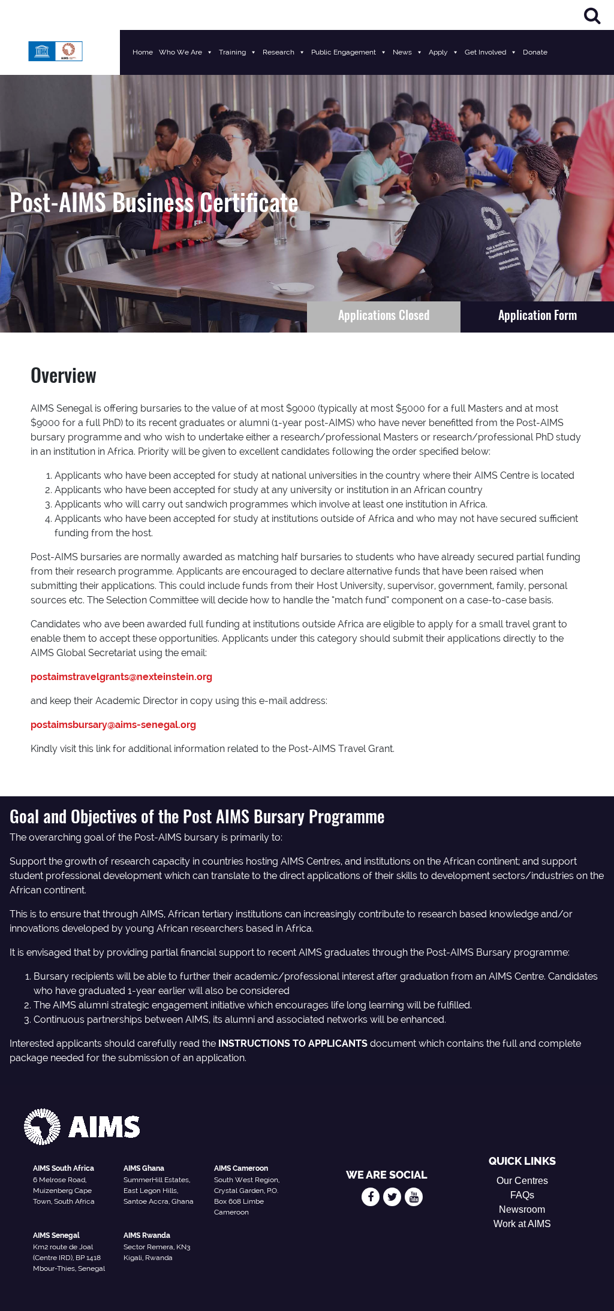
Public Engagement (343, 52)
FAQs (522, 1195)
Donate (535, 52)
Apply (438, 52)
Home (143, 52)
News (402, 52)
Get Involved (485, 52)
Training (232, 52)
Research (278, 52)
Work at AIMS (522, 1224)
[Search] (592, 15)
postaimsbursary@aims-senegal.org (113, 724)
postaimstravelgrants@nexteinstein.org (121, 676)
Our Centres (522, 1181)
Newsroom (522, 1209)
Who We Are (180, 52)
